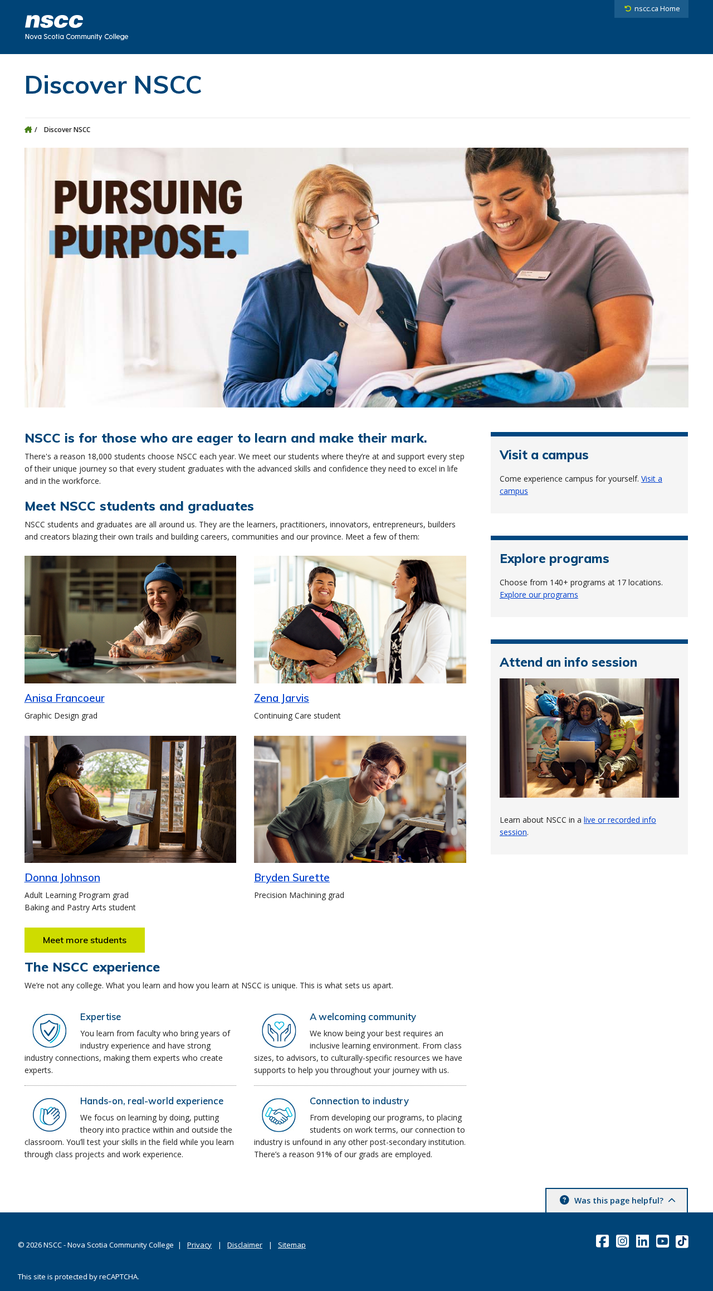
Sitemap (292, 1245)
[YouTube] (663, 1241)
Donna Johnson (62, 877)
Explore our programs (539, 594)
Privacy (199, 1245)
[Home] (28, 129)
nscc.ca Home (657, 8)
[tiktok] (683, 1241)
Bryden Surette (292, 877)
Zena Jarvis (281, 698)
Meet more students (84, 939)
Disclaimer (244, 1245)
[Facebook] (603, 1241)
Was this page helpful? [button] (619, 1200)
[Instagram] (623, 1241)
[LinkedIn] (643, 1241)
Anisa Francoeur (65, 698)
